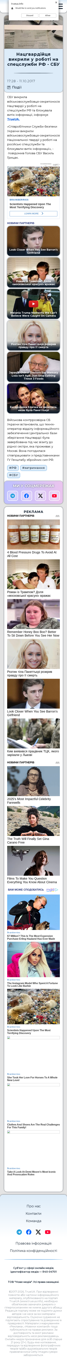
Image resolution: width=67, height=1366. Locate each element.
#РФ (13, 468)
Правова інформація (33, 1243)
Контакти (33, 1213)
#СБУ (13, 475)
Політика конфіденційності (33, 1251)
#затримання (33, 468)
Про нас (33, 1206)
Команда (33, 1221)
